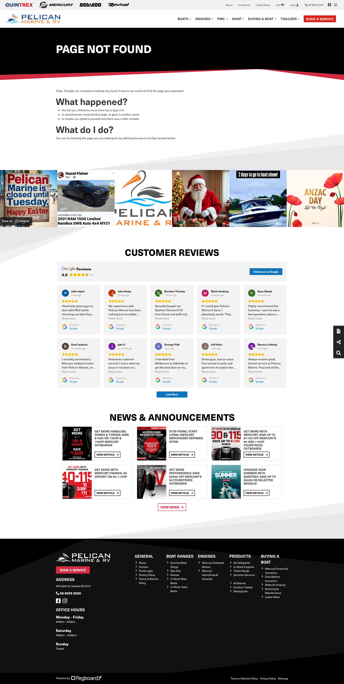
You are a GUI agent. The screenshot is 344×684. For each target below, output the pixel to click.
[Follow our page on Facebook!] (329, 5)
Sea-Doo (175, 571)
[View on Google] (65, 293)
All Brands (239, 583)
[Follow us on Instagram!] (66, 602)
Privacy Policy (147, 575)
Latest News (263, 5)
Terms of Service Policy (244, 678)
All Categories (241, 563)
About (229, 5)
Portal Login (146, 571)
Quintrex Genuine (244, 575)
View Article (105, 454)
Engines (207, 556)
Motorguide (240, 591)
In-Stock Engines (243, 567)
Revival (174, 575)
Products (240, 556)
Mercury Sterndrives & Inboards (210, 575)
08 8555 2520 (70, 593)
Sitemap (283, 678)
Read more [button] (69, 318)
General (144, 556)
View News (169, 507)
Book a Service (319, 19)
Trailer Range (241, 571)
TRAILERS (289, 18)
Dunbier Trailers (243, 587)
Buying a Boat (270, 559)
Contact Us (244, 5)
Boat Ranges (180, 556)
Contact (143, 567)
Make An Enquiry (275, 585)
